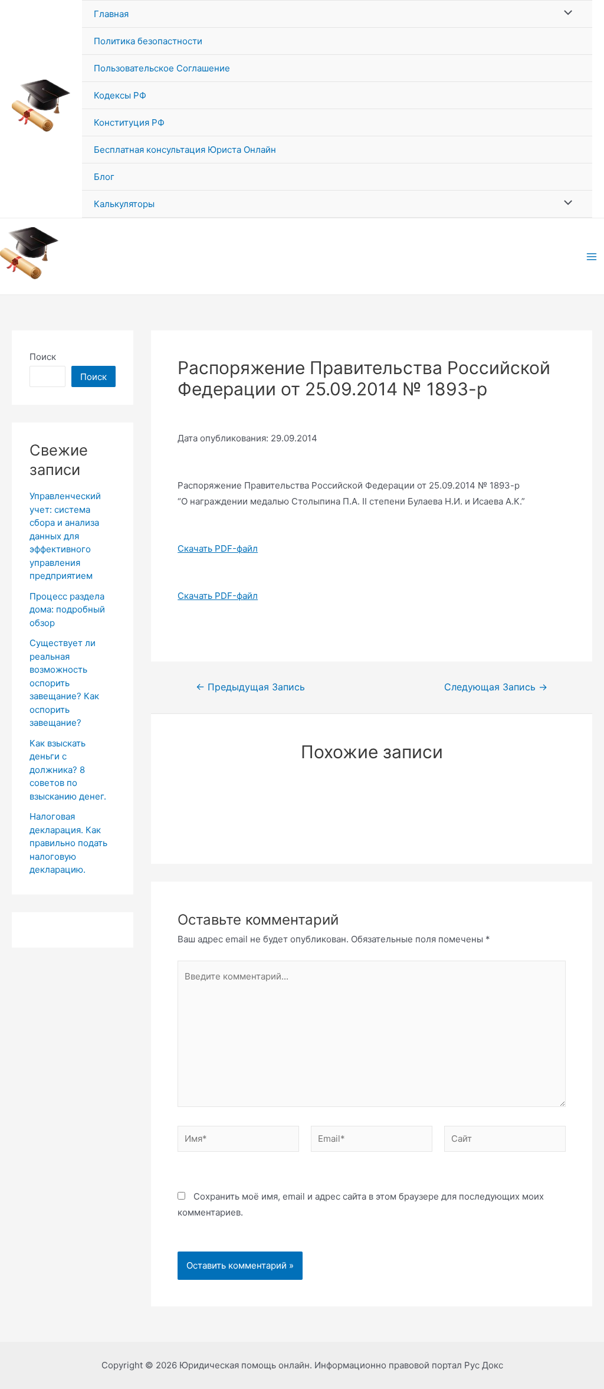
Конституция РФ (129, 122)
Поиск (42, 356)
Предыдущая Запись (250, 687)
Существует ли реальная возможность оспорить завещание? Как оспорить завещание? (64, 682)
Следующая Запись (495, 687)
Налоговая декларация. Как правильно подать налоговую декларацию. (68, 843)
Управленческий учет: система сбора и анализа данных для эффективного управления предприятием (65, 535)
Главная (111, 13)
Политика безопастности (148, 41)
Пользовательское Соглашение (162, 68)
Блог (104, 176)
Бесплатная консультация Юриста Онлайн (185, 149)
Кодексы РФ (120, 95)
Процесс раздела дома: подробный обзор (67, 609)
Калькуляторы (124, 203)
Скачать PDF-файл (218, 548)
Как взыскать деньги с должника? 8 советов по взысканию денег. (67, 770)
